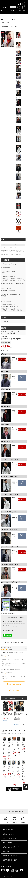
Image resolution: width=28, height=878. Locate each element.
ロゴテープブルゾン (9, 769)
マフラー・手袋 (5, 22)
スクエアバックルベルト (18, 746)
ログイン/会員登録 (8, 830)
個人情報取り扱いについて (10, 855)
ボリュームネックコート (4, 770)
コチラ (17, 331)
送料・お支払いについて (9, 838)
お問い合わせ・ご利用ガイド (11, 847)
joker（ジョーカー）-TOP (7, 19)
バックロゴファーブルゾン (18, 770)
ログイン (17, 7)
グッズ (17, 19)
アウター (12, 10)
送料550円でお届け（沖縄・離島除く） (15, 621)
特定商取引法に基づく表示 (10, 860)
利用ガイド (22, 7)
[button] (2, 714)
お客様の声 (6, 851)
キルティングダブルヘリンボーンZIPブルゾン (4, 749)
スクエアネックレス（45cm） (13, 747)
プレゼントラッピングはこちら (13, 626)
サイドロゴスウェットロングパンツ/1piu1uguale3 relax (23, 773)
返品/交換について (9, 630)
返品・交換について (8, 842)
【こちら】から (12, 254)
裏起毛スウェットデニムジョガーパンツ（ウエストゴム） (13, 774)
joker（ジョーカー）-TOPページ (15, 811)
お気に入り (19, 7)
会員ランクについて (8, 834)
